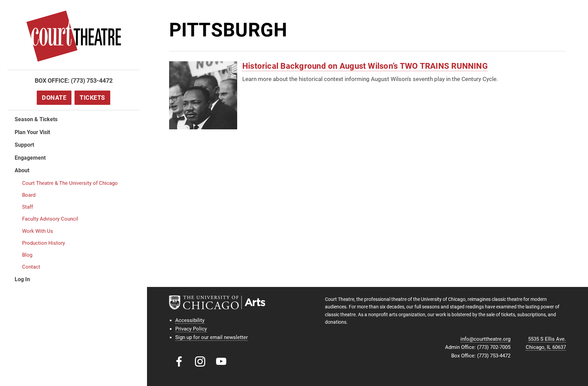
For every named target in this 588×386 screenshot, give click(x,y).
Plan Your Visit (32, 132)
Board (28, 195)
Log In (22, 279)
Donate (54, 97)
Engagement (30, 158)
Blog (27, 255)
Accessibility (190, 320)
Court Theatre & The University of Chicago (70, 183)
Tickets (92, 97)
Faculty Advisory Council (50, 219)
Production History (43, 243)
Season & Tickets (36, 119)
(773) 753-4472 (92, 80)
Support (24, 145)
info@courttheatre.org (485, 339)
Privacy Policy (191, 329)
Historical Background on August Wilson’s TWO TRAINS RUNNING (365, 66)
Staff (27, 207)
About (22, 170)
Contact (31, 267)
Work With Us (37, 231)
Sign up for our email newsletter (211, 337)
